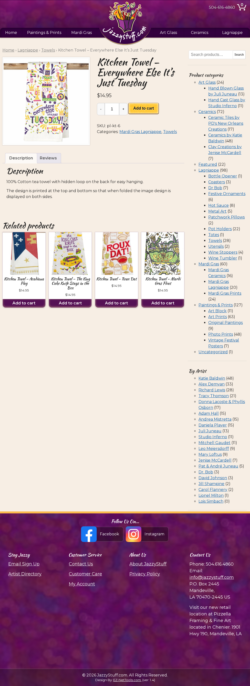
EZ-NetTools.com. (127, 680)
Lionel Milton (211, 495)
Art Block (217, 311)
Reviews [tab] (48, 158)
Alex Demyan (211, 384)
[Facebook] (102, 534)
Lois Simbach (210, 501)
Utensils (216, 246)
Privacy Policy (144, 574)
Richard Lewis (211, 390)
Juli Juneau (209, 431)
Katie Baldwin (211, 378)
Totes (213, 234)
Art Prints (217, 316)
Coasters (216, 182)
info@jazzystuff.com (211, 577)
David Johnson (212, 478)
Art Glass (168, 32)
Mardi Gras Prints (224, 293)
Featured (207, 164)
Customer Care (85, 574)
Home (11, 32)
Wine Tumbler (222, 258)
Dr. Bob (205, 472)
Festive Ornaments (226, 193)
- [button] (101, 109)
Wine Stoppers (222, 252)
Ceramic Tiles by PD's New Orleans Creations (225, 123)
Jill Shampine (211, 483)
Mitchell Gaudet (214, 442)
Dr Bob (215, 188)
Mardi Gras (81, 32)
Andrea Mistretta (214, 419)
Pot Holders (220, 229)
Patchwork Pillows (226, 217)
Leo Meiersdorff (213, 448)
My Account (82, 584)
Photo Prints (220, 334)
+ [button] (123, 109)
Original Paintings (225, 322)
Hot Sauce (218, 205)
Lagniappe (232, 32)
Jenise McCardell (214, 460)
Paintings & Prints (44, 32)
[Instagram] (147, 534)
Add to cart (143, 108)
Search (239, 54)
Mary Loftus (210, 454)
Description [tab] (21, 158)
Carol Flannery (212, 489)
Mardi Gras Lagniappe (140, 131)
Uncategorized (213, 352)
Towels (48, 50)
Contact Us (81, 564)
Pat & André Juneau (218, 466)
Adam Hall (208, 413)
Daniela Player (212, 425)
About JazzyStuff (148, 564)
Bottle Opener (222, 176)
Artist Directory (25, 574)
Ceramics (199, 32)
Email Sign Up (24, 564)
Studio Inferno (212, 437)
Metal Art (217, 211)
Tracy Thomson (213, 396)
